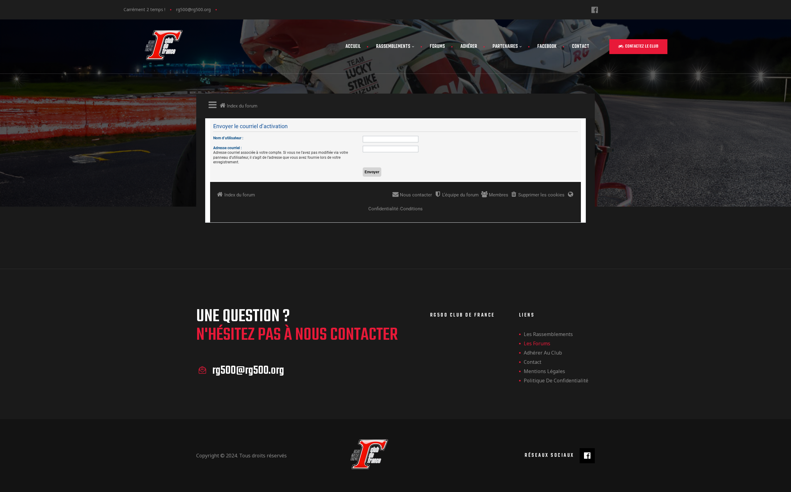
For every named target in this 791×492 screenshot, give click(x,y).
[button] (638, 46)
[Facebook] (594, 9)
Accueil (353, 47)
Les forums (537, 343)
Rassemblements (393, 47)
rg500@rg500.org (193, 9)
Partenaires (505, 47)
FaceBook (546, 47)
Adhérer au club (543, 352)
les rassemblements (548, 334)
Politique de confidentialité (556, 380)
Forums (437, 47)
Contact (580, 47)
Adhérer (468, 47)
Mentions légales (544, 371)
